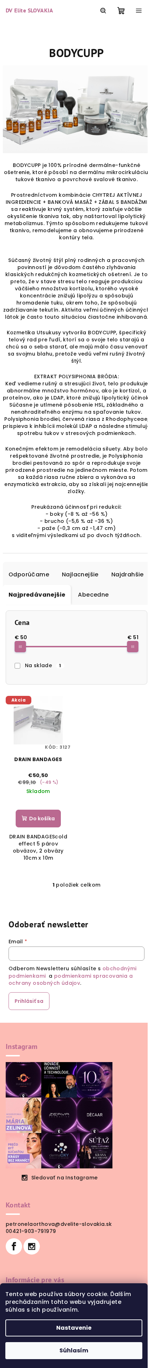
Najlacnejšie (80, 574)
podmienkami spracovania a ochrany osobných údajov (71, 979)
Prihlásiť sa (29, 1001)
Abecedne (93, 595)
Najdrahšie (127, 574)
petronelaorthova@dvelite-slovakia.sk (59, 1224)
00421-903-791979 (31, 1231)
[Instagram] (31, 1246)
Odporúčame (29, 574)
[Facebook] (14, 1246)
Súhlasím (73, 1350)
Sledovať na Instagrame (64, 1177)
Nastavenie (73, 1328)
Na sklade (43, 665)
